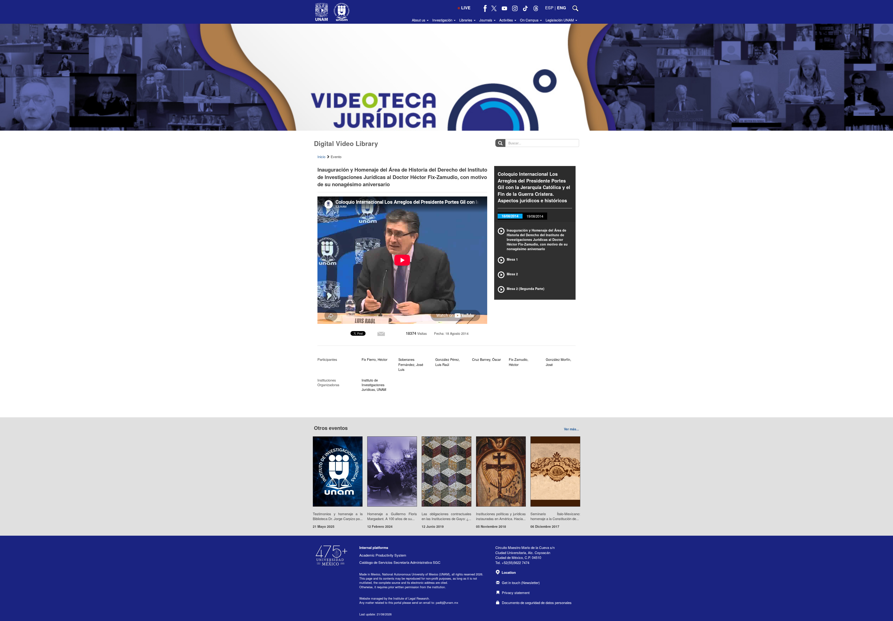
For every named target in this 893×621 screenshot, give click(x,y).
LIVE (465, 8)
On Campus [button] (530, 19)
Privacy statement (516, 592)
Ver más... (571, 429)
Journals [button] (486, 19)
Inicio (321, 156)
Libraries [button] (466, 19)
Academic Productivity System (382, 555)
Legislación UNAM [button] (560, 19)
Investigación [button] (442, 19)
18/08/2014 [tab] (510, 216)
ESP (549, 7)
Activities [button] (506, 19)
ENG (561, 8)
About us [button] (419, 19)
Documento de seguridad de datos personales (537, 602)
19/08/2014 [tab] (534, 216)
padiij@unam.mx (447, 602)
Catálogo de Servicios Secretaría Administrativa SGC (399, 562)
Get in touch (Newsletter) (521, 582)
